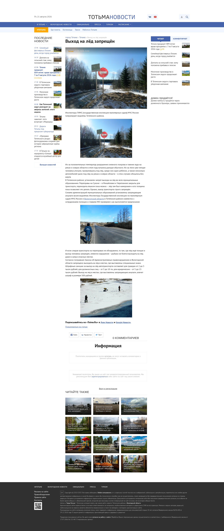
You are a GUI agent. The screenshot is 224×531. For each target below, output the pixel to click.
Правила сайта (40, 497)
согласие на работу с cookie (101, 517)
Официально (83, 25)
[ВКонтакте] (149, 16)
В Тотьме (41, 25)
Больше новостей (48, 165)
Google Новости (123, 322)
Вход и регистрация (108, 389)
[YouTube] (155, 16)
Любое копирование (104, 493)
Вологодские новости (61, 25)
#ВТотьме (38, 487)
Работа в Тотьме (90, 30)
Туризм (109, 25)
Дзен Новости (107, 322)
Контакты (38, 500)
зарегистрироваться (100, 377)
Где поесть (55, 30)
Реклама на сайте (41, 492)
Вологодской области (94, 199)
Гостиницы (67, 30)
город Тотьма (71, 37)
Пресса (97, 25)
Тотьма (82, 37)
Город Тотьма (70, 503)
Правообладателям (42, 495)
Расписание (123, 25)
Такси (77, 30)
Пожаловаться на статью (76, 327)
